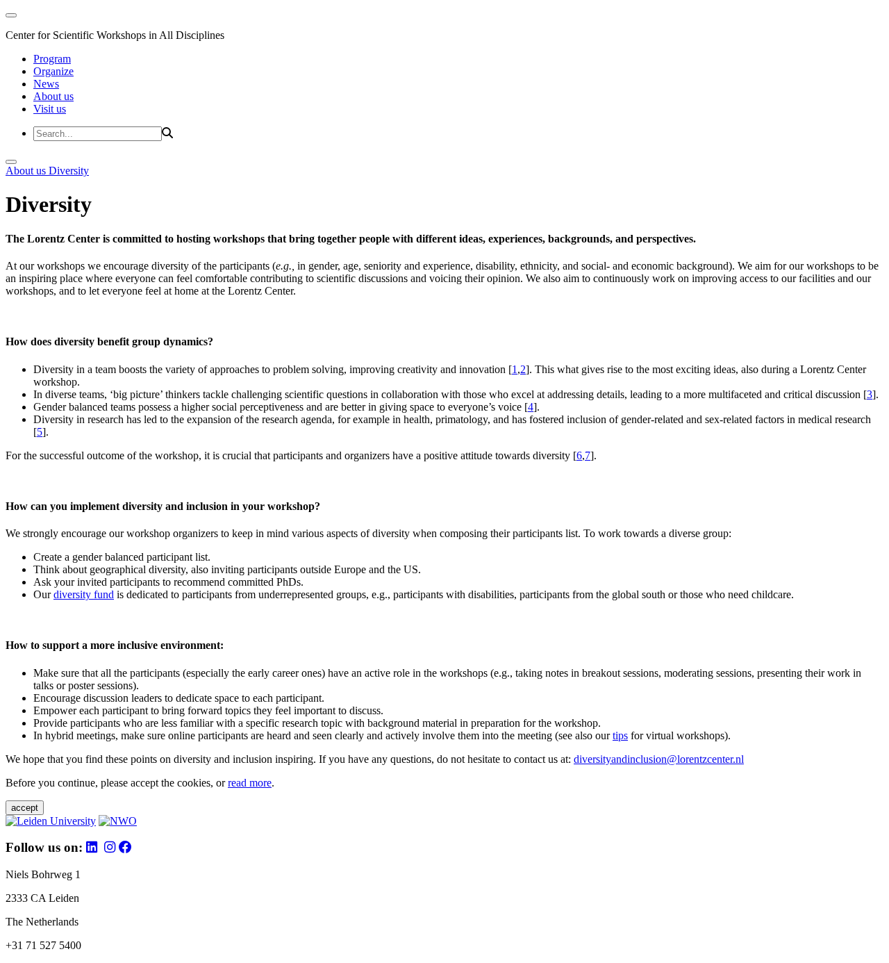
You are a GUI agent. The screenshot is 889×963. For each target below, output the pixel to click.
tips (620, 735)
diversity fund (83, 594)
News (46, 84)
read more (250, 783)
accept (24, 807)
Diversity (69, 170)
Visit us (49, 109)
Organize (53, 71)
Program (52, 59)
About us (53, 96)
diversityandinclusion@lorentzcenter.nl (659, 759)
